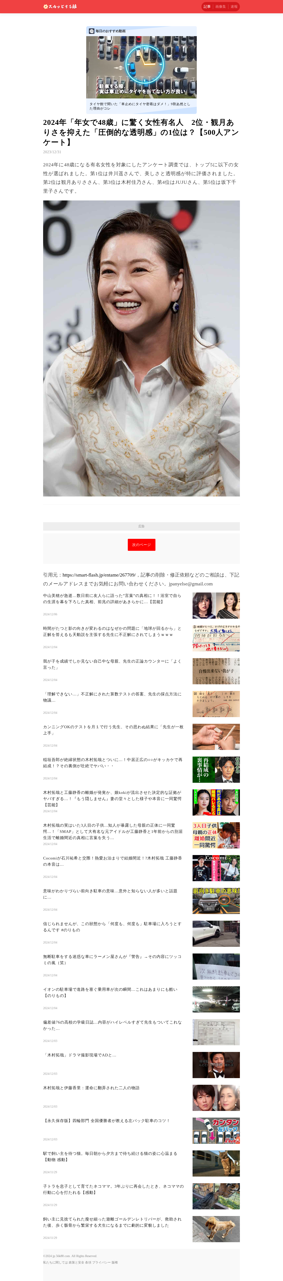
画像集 (220, 6)
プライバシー (101, 1262)
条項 (88, 1262)
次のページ (141, 545)
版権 (115, 1262)
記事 (207, 6)
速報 (234, 6)
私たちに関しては (55, 1262)
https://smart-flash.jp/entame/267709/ (99, 575)
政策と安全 (76, 1262)
